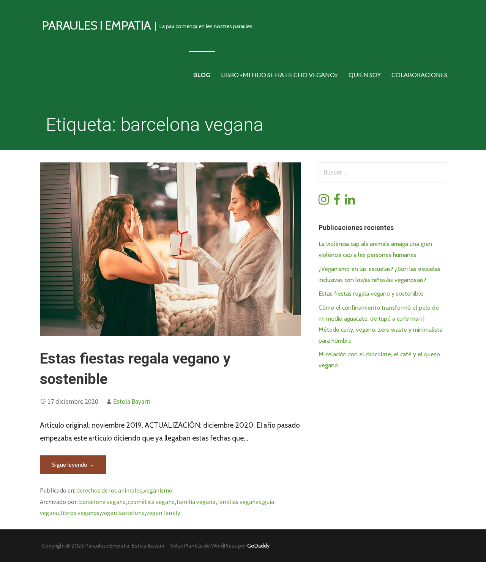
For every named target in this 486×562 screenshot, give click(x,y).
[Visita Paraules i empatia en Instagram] (324, 201)
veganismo (158, 490)
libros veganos (80, 512)
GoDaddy (258, 545)
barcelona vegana (102, 501)
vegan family (163, 512)
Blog (201, 74)
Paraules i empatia (96, 25)
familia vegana (196, 501)
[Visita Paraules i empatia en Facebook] (336, 201)
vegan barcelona (123, 512)
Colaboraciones (419, 74)
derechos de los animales (109, 490)
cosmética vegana (151, 501)
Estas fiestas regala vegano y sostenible (371, 293)
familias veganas (239, 501)
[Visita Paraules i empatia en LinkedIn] (350, 201)
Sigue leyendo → (73, 464)
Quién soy (365, 74)
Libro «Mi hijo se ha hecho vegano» (279, 74)
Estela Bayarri (131, 401)
